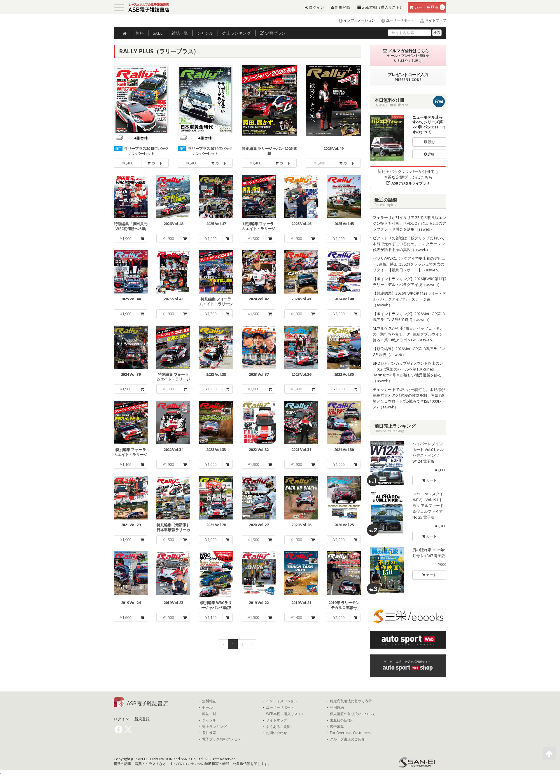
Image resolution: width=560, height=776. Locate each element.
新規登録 (342, 7)
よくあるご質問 (278, 726)
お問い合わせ (276, 733)
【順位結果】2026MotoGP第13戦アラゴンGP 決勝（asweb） (409, 351)
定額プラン (275, 33)
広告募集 (337, 726)
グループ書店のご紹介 (347, 739)
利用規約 (337, 707)
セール (207, 707)
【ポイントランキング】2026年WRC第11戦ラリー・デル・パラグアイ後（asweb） (409, 281)
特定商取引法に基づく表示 (351, 701)
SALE (157, 33)
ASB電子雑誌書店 (147, 703)
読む (431, 141)
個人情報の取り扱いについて (352, 714)
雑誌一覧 (209, 714)
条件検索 (209, 733)
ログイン (316, 7)
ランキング (236, 33)
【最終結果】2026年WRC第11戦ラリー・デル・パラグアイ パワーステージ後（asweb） (409, 299)
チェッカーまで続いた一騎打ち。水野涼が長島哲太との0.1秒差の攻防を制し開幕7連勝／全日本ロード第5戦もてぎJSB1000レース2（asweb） (409, 398)
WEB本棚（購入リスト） (285, 714)
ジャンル (205, 33)
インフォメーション (359, 20)
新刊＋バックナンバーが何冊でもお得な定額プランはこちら (408, 177)
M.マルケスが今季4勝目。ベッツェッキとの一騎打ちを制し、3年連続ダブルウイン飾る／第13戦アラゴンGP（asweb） (408, 334)
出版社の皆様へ (342, 720)
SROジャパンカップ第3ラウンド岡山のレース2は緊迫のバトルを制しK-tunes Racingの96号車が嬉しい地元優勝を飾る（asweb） (408, 372)
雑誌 (180, 33)
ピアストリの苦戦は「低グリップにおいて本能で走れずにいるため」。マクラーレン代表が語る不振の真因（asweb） (409, 243)
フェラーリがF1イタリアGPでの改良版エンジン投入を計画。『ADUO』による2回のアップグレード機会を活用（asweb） (409, 223)
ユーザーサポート (399, 20)
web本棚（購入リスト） (382, 7)
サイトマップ (435, 20)
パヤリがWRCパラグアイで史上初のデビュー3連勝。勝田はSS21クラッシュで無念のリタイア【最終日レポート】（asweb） (409, 264)
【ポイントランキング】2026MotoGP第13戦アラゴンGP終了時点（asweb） (409, 316)
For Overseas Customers (350, 733)
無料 (140, 33)
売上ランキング (214, 726)
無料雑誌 (209, 701)
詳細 (431, 154)
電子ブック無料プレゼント (223, 739)
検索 (436, 32)
